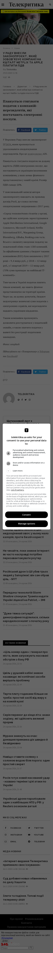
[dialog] (26, 477)
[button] (26, 471)
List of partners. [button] (17, 490)
